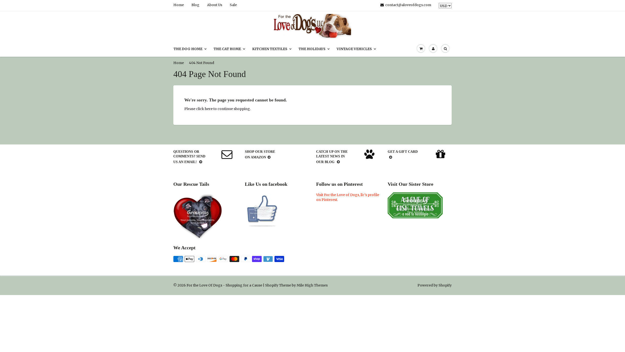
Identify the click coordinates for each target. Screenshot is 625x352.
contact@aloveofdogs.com (408, 5)
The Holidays (312, 49)
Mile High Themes (312, 285)
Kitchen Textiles (269, 49)
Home (178, 5)
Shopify (271, 285)
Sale (233, 5)
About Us (214, 5)
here (209, 109)
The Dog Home (188, 49)
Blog (195, 5)
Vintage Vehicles (354, 49)
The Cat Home (227, 49)
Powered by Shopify (434, 285)
